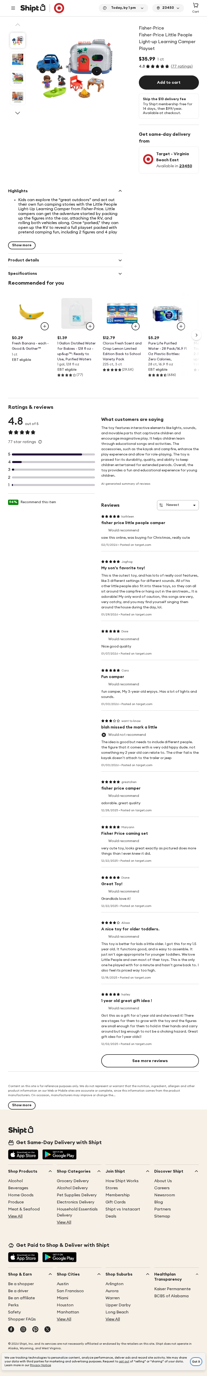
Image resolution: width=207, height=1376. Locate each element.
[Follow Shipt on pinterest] (35, 1329)
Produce (16, 1202)
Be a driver (18, 1291)
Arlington (114, 1284)
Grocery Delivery (73, 1181)
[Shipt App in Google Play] (59, 1155)
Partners (162, 1209)
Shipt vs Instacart (123, 1209)
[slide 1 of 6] (17, 40)
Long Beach (117, 1312)
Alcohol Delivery (72, 1188)
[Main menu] (13, 8)
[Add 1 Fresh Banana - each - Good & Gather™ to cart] (45, 326)
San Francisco (70, 1291)
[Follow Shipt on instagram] (23, 1329)
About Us (163, 1181)
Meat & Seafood (24, 1209)
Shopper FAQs (22, 1319)
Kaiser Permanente (172, 1289)
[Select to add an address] (42, 8)
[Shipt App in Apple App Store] (23, 1155)
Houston (65, 1305)
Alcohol (15, 1181)
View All (15, 1216)
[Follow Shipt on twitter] (47, 1329)
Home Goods (21, 1195)
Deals (111, 1216)
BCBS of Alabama (171, 1296)
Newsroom (164, 1195)
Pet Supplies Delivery (77, 1195)
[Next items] (196, 335)
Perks (13, 1305)
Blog (158, 1202)
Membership (118, 1195)
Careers (162, 1188)
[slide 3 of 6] (17, 78)
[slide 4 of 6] (17, 97)
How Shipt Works (122, 1181)
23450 (185, 166)
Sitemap (162, 1216)
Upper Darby (118, 1305)
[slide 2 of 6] (17, 59)
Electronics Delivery (75, 1202)
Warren (113, 1298)
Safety (14, 1312)
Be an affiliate (21, 1298)
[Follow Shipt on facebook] (11, 1329)
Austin (63, 1284)
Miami (62, 1298)
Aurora (112, 1291)
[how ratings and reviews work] (40, 442)
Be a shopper (21, 1284)
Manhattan (68, 1312)
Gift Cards (116, 1202)
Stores (112, 1188)
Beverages (18, 1188)
